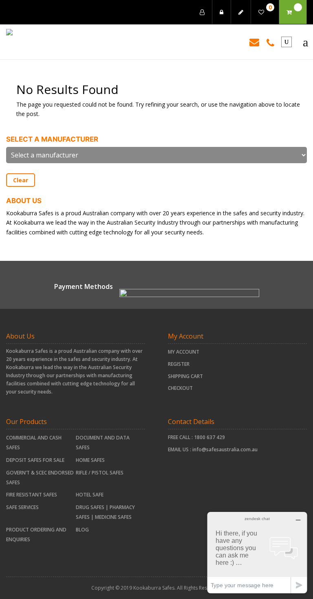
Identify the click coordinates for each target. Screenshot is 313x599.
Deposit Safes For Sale (35, 460)
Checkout (180, 388)
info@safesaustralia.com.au (225, 449)
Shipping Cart (185, 376)
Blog (82, 529)
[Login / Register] (202, 12)
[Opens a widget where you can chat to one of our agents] (257, 552)
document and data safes (103, 442)
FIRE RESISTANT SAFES (31, 494)
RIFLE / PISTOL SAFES (99, 472)
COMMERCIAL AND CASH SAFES (34, 442)
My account (183, 351)
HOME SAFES (90, 460)
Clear (20, 180)
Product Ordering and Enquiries (36, 534)
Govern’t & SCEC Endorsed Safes (40, 477)
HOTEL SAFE (90, 494)
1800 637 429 (209, 437)
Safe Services (22, 507)
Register (179, 364)
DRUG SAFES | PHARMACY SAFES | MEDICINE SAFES (105, 512)
